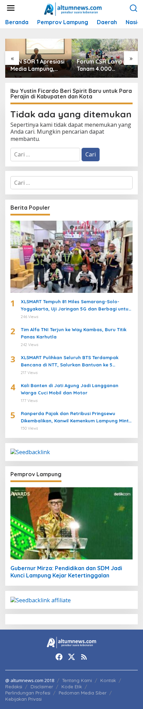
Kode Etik (71, 686)
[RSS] (84, 656)
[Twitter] (71, 656)
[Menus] (10, 8)
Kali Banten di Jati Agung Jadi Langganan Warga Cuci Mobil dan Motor (69, 389)
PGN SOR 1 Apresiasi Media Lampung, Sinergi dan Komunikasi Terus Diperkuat (37, 65)
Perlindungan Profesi (27, 693)
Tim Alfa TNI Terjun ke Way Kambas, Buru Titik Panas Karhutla (73, 333)
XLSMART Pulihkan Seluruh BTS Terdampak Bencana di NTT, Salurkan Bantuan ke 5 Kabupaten (69, 361)
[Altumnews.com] (73, 8)
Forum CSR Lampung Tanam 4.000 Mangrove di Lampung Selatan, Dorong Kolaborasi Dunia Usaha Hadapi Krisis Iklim (105, 65)
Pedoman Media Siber (83, 693)
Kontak (108, 680)
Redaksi (13, 686)
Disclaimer (42, 686)
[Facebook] (59, 656)
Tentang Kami (77, 680)
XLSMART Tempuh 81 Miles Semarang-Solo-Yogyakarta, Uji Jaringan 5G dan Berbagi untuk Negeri (76, 306)
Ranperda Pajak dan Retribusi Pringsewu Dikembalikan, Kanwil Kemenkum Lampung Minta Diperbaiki (76, 417)
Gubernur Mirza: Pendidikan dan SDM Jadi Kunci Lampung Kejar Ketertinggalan (66, 572)
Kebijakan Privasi (23, 699)
